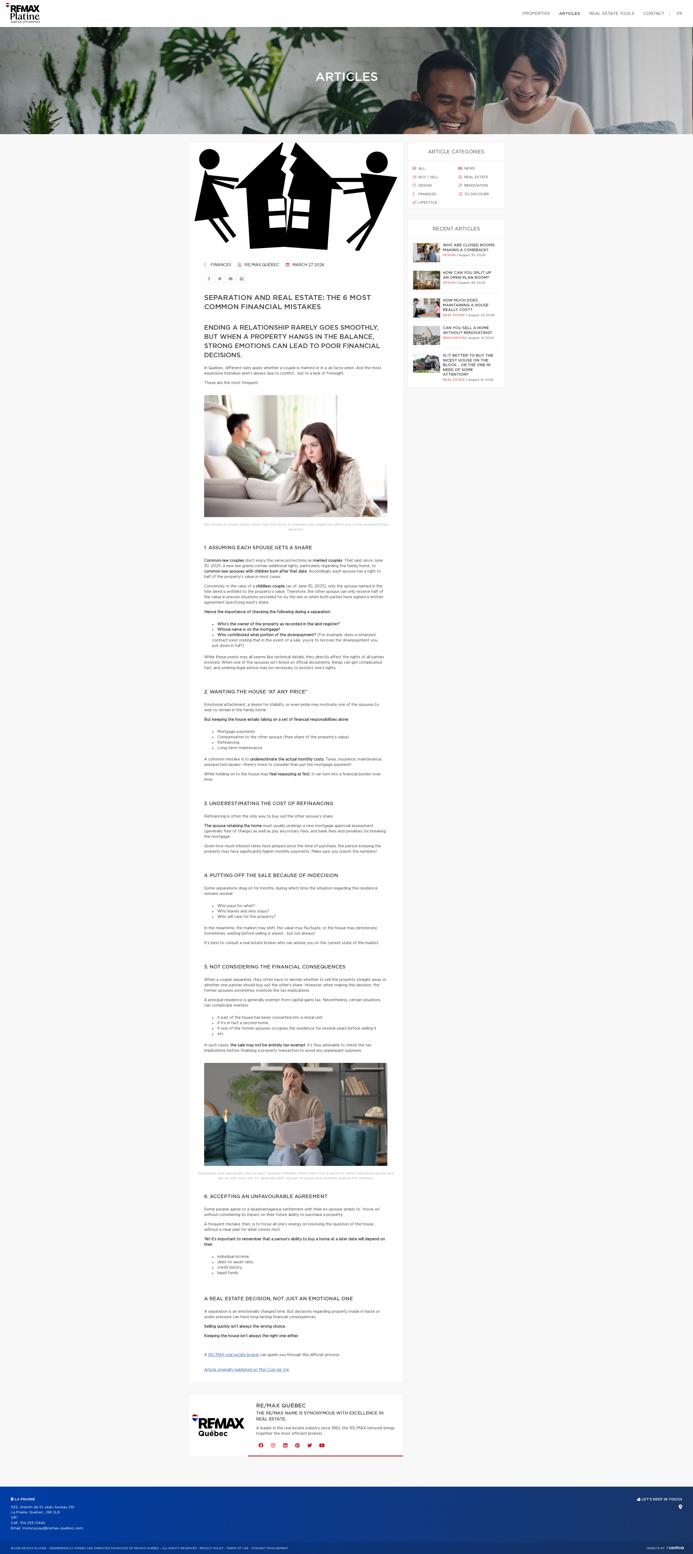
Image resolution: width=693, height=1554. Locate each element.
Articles (569, 14)
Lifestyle (427, 202)
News (469, 168)
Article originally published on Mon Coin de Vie (246, 1370)
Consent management (269, 1548)
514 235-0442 (32, 1523)
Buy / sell (428, 177)
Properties (536, 14)
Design (424, 185)
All (421, 168)
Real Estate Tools (611, 14)
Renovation (475, 185)
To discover (476, 194)
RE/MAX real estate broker (233, 1355)
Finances (220, 265)
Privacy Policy (212, 1548)
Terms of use (237, 1548)
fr (679, 14)
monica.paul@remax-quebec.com (52, 1528)
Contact (653, 14)
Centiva (675, 1547)
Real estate (475, 177)
